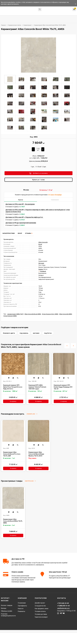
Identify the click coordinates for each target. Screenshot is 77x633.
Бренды (3, 608)
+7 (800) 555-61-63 (63, 606)
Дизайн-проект (40, 603)
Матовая (41, 263)
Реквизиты (21, 611)
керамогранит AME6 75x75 (15, 314)
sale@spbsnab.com (63, 608)
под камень (24, 333)
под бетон (48, 333)
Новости (20, 608)
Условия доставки (41, 614)
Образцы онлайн (6, 611)
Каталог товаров (6, 605)
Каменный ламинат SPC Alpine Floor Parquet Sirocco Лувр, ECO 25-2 (12, 387)
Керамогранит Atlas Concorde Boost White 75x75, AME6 (12, 521)
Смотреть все (29, 481)
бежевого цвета (9, 333)
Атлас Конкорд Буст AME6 (50, 314)
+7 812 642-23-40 (48, 9)
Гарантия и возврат (41, 617)
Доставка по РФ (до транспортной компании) (21, 223)
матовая (36, 333)
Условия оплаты (40, 611)
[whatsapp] (58, 613)
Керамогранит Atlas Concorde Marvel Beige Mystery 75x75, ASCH (36, 454)
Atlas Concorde (43, 242)
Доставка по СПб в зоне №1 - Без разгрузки (20, 204)
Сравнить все (31, 414)
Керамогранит (27, 25)
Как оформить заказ (41, 608)
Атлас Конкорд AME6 (10, 316)
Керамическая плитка (14, 25)
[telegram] (61, 613)
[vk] (63, 613)
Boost (40, 244)
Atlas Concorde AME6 (65, 314)
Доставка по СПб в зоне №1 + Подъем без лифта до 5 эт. (24, 217)
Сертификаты (22, 606)
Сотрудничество (40, 606)
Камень (40, 269)
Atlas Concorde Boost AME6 (32, 314)
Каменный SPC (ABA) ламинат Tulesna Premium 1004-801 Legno (37, 387)
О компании (22, 603)
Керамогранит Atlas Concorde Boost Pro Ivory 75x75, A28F (11, 454)
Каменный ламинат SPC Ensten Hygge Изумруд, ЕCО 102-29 (63, 387)
